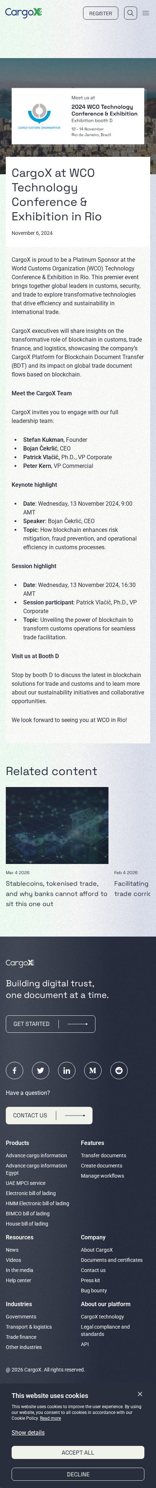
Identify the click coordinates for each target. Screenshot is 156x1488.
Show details (28, 1432)
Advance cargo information (36, 1155)
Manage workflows (102, 1176)
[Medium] (93, 1070)
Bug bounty (94, 1290)
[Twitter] (40, 1070)
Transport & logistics (29, 1327)
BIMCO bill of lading (28, 1213)
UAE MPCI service (25, 1183)
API (85, 1344)
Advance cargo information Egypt (36, 1169)
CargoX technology (102, 1317)
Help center (18, 1280)
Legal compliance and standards (105, 1330)
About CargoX (97, 1250)
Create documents (101, 1166)
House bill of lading (27, 1224)
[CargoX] (23, 12)
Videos (13, 1260)
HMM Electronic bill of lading (37, 1203)
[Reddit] (119, 1070)
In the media (19, 1270)
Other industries (24, 1347)
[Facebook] (14, 1070)
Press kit (90, 1280)
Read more (50, 1418)
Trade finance (21, 1337)
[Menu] (146, 13)
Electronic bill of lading (31, 1193)
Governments (21, 1317)
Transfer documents (103, 1155)
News (12, 1250)
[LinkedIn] (66, 1070)
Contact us (93, 1270)
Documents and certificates (112, 1260)
